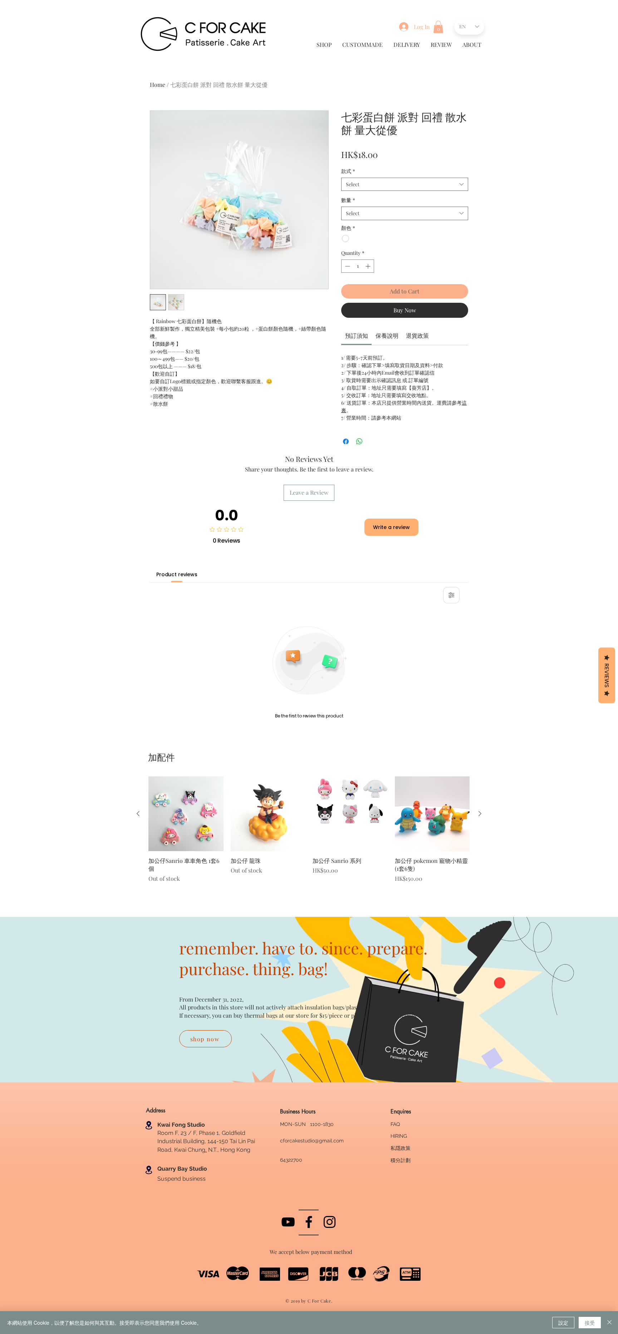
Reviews (607, 675)
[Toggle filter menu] (451, 595)
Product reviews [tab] (176, 574)
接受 (590, 1322)
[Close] (609, 1322)
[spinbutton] (357, 266)
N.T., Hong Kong (228, 1149)
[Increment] (368, 266)
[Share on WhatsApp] (359, 441)
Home (157, 84)
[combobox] (404, 184)
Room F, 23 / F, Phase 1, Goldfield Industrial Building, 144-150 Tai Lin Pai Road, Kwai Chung (206, 1141)
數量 (348, 200)
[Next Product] (480, 813)
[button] (438, 27)
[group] (309, 834)
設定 (563, 1322)
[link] (356, 335)
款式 (348, 171)
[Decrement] (346, 266)
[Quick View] (186, 813)
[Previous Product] (138, 813)
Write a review (391, 527)
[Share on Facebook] (346, 441)
